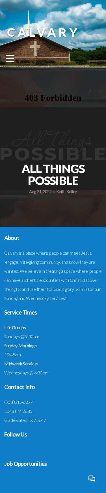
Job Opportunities (25, 463)
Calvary (43, 32)
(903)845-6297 (18, 402)
